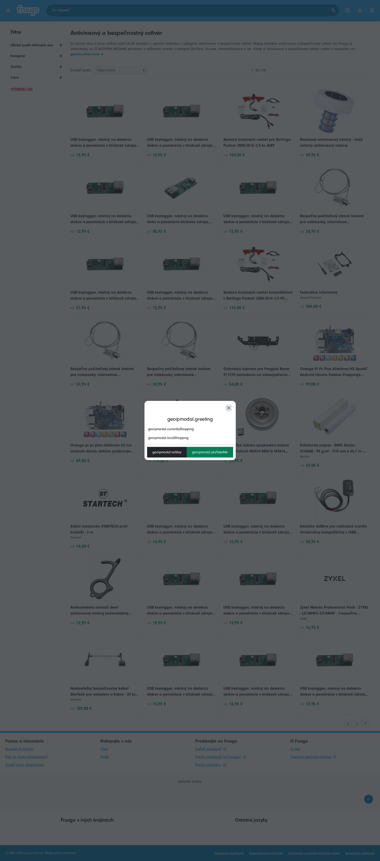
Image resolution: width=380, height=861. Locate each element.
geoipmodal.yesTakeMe (210, 452)
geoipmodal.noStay (166, 452)
